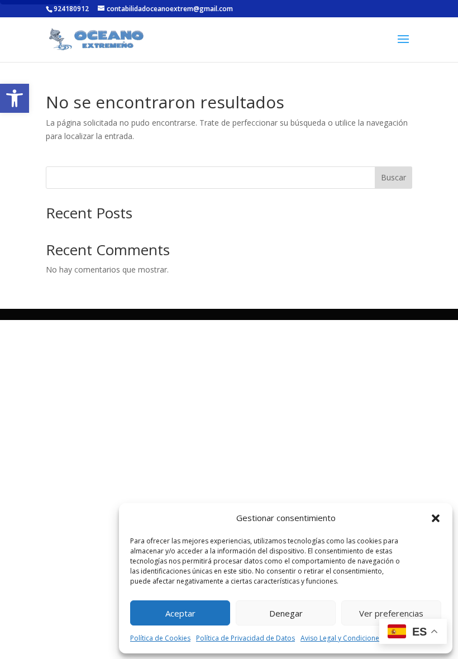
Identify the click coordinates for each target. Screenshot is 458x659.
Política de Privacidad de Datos (245, 638)
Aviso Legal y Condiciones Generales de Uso (370, 638)
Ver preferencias (391, 613)
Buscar (393, 177)
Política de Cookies (160, 638)
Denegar (286, 613)
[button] (14, 98)
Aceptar (180, 613)
